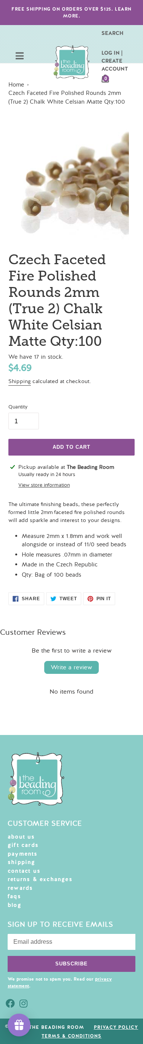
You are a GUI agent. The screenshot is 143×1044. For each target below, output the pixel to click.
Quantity (17, 407)
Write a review (71, 667)
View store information (44, 485)
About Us (21, 837)
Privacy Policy (116, 1027)
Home (16, 84)
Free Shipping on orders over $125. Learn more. (71, 12)
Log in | (111, 52)
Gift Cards (23, 845)
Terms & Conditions (71, 1036)
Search (112, 33)
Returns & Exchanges (40, 879)
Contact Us (24, 871)
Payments (23, 854)
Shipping (19, 381)
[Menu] (19, 57)
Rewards (20, 888)
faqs (14, 896)
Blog (14, 905)
